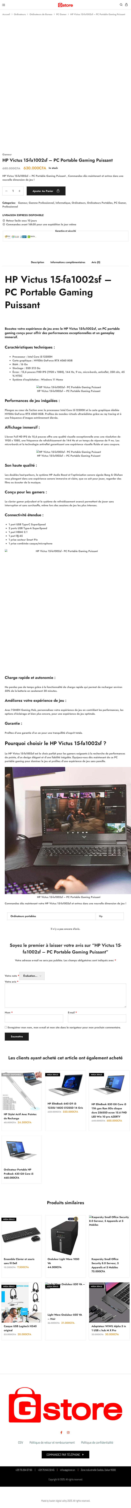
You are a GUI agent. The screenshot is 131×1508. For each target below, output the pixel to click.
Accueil (6, 14)
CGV (20, 1442)
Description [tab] (37, 262)
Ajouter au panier (43, 191)
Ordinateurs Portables (99, 203)
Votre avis (11, 981)
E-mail (72, 1012)
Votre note (12, 976)
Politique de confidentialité (97, 1442)
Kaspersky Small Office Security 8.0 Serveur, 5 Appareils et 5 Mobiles (105, 1263)
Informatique (63, 203)
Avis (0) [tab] (96, 262)
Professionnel (10, 206)
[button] (65, 1454)
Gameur (7, 154)
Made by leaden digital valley (54, 1500)
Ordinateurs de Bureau (41, 14)
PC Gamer (61, 14)
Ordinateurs (20, 14)
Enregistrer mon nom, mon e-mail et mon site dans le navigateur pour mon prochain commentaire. (64, 1027)
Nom (9, 1012)
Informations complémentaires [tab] (67, 262)
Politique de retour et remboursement (52, 1442)
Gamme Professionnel (41, 203)
